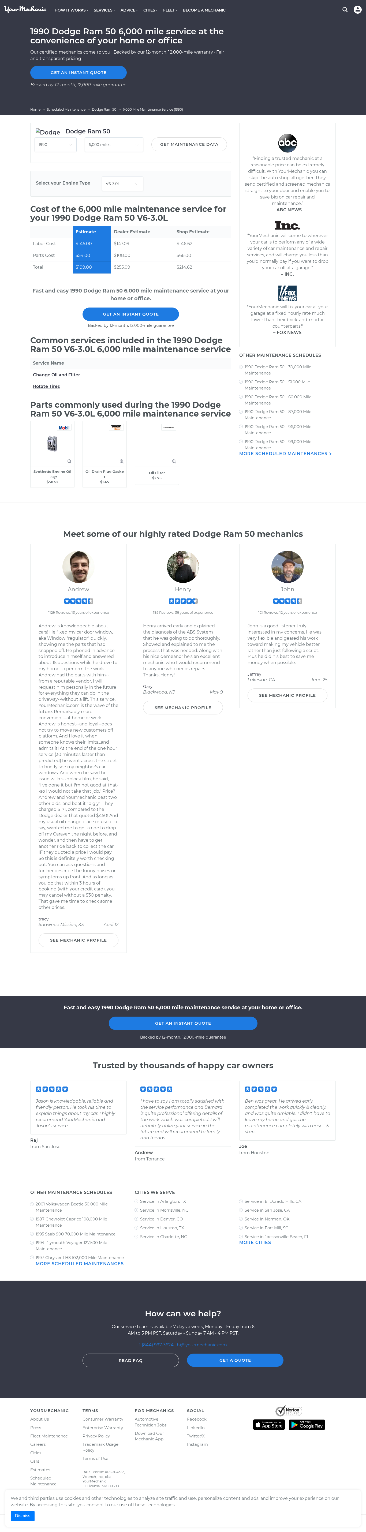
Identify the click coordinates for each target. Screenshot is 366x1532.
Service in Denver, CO (161, 1219)
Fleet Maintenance (49, 1436)
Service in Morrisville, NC (164, 1210)
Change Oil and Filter (56, 374)
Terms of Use (95, 1458)
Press (35, 1427)
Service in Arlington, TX (163, 1201)
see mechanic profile (78, 940)
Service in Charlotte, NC (163, 1236)
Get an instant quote (79, 72)
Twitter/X (196, 1436)
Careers (38, 1444)
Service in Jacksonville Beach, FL (277, 1236)
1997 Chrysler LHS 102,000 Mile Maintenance (80, 1257)
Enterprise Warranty (103, 1427)
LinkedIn (196, 1427)
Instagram (197, 1444)
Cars (34, 1461)
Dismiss (22, 1516)
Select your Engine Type (63, 183)
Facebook (197, 1419)
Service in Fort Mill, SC (266, 1227)
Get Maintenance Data (189, 144)
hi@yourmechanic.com (202, 1344)
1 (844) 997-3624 (157, 1344)
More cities (255, 1242)
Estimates (40, 1469)
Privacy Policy (96, 1436)
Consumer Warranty (103, 1419)
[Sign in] (357, 9)
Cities (35, 1452)
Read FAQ (131, 1360)
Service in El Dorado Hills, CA (273, 1201)
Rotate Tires (46, 386)
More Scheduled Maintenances (284, 453)
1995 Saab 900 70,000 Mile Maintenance (75, 1234)
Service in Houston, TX (162, 1227)
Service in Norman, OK (267, 1219)
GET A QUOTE (235, 1360)
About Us (39, 1419)
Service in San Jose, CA (267, 1210)
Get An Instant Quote (131, 314)
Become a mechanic (204, 10)
